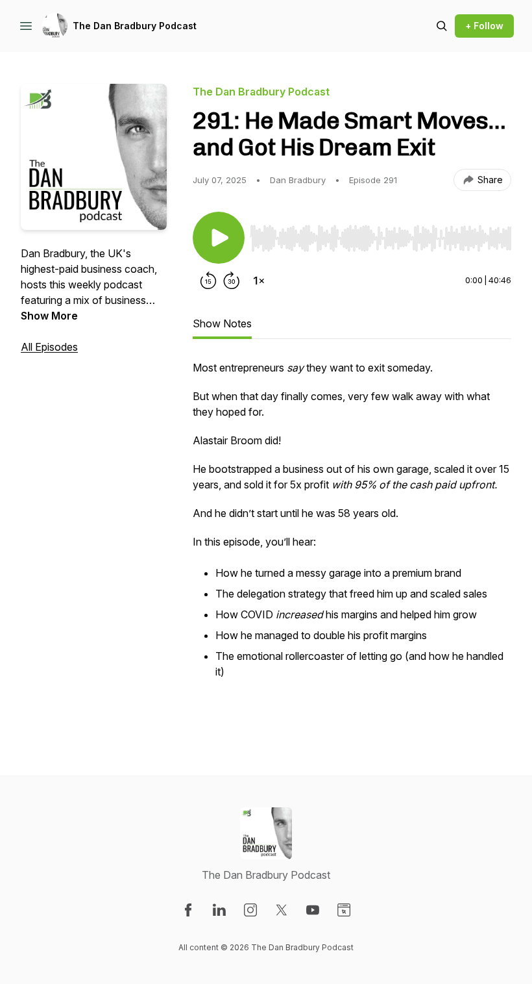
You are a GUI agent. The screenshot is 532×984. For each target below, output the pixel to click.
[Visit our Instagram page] (250, 909)
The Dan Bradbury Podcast (135, 25)
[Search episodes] (442, 26)
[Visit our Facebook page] (188, 909)
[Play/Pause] (219, 238)
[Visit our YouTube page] (312, 909)
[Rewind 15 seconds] (208, 280)
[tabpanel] (352, 542)
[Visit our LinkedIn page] (219, 909)
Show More (49, 315)
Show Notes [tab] (222, 323)
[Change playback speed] (259, 280)
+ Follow (484, 25)
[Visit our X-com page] (281, 909)
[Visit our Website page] (343, 909)
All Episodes (49, 346)
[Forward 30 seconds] (232, 280)
